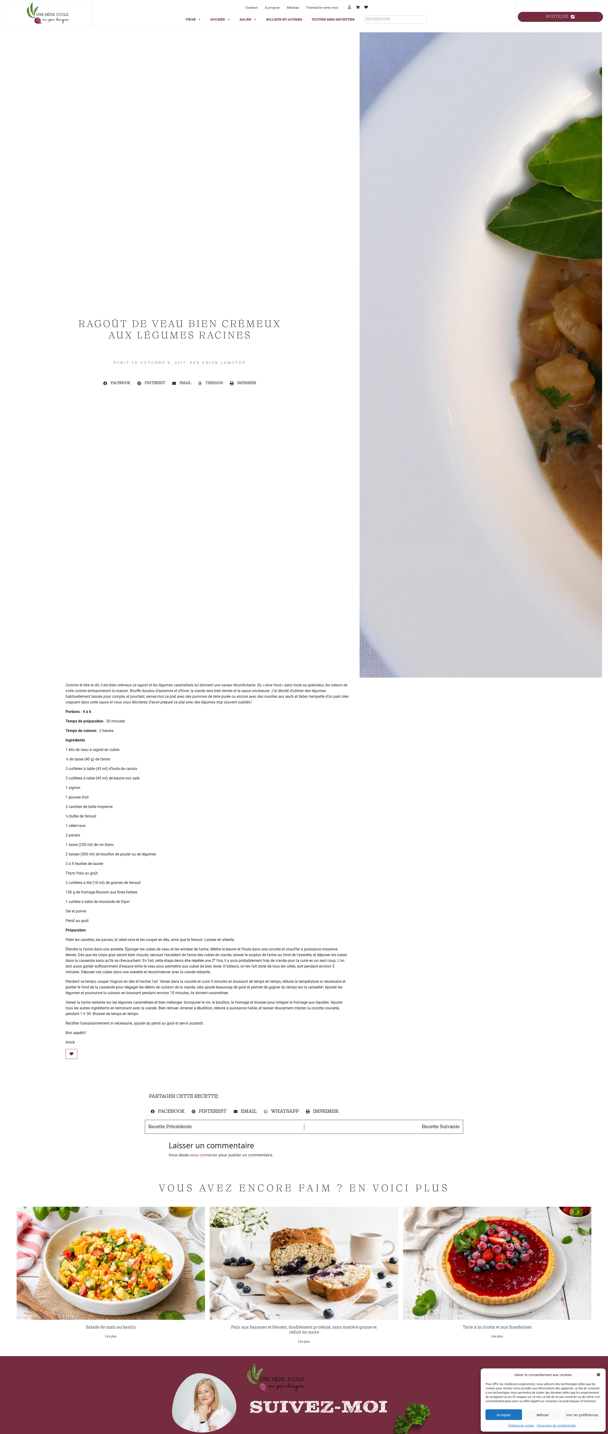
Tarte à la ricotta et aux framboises (497, 1327)
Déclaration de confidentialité (556, 1426)
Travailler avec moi (322, 7)
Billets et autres (284, 19)
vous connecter (204, 1155)
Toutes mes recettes (333, 19)
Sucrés (217, 19)
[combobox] (395, 19)
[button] (598, 1374)
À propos (272, 7)
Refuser (543, 1414)
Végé (190, 19)
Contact (251, 7)
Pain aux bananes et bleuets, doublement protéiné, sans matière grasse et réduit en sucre (304, 1329)
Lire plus (111, 1336)
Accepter (504, 1414)
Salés (245, 19)
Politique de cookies (521, 1426)
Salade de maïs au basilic (111, 1327)
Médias (293, 7)
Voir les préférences (582, 1414)
